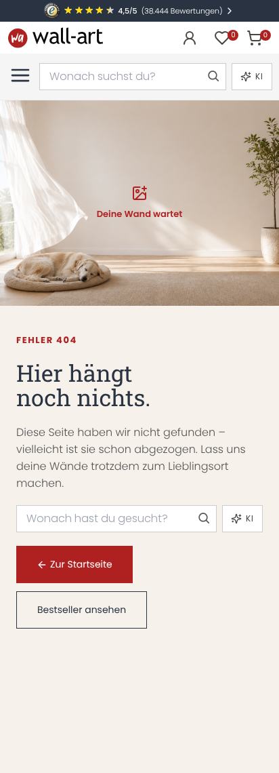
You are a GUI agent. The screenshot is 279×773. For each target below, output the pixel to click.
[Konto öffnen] (189, 38)
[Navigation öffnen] (20, 75)
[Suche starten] (212, 76)
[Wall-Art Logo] (55, 37)
